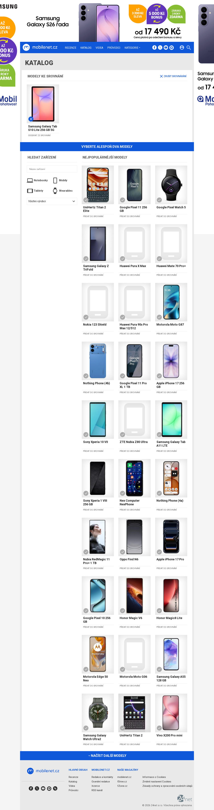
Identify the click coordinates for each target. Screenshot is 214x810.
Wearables (66, 190)
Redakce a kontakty (102, 777)
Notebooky (41, 180)
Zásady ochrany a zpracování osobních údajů (167, 785)
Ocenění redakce (101, 781)
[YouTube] (166, 47)
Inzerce (96, 785)
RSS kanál (97, 790)
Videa (99, 47)
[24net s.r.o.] (184, 800)
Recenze (70, 47)
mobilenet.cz (124, 777)
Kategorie (131, 47)
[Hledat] (188, 48)
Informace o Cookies (154, 777)
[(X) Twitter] (160, 47)
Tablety (38, 190)
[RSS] (55, 789)
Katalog (85, 47)
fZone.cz (122, 785)
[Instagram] (171, 47)
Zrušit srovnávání (175, 76)
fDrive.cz (122, 781)
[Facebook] (154, 47)
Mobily (63, 180)
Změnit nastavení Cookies (156, 781)
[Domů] (40, 47)
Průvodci (113, 47)
